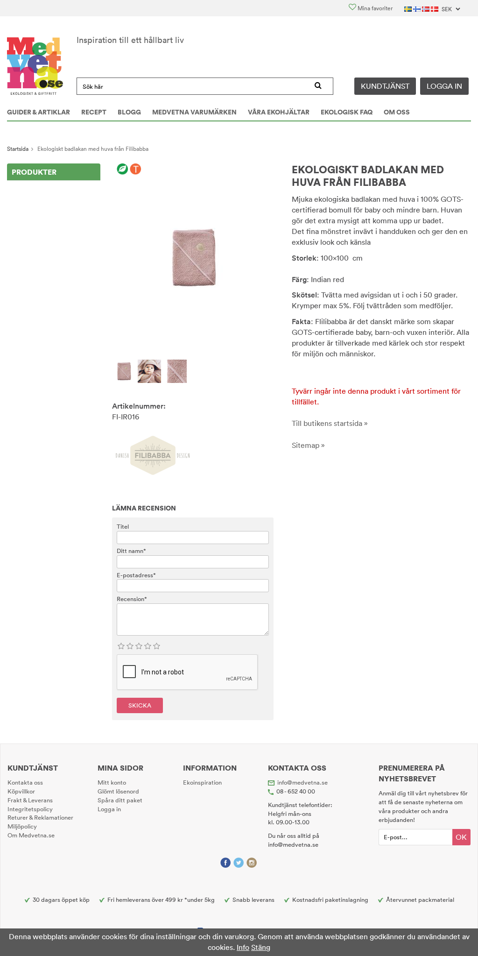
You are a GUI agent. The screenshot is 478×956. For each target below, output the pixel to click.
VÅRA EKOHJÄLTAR (278, 112)
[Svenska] (408, 8)
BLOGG (129, 112)
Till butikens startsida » (330, 423)
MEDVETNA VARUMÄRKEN (194, 112)
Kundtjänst (385, 86)
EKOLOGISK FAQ (347, 112)
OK (461, 837)
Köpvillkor (21, 791)
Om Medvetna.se (31, 835)
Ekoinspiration (202, 782)
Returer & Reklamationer (40, 817)
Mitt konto (112, 782)
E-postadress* (136, 575)
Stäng (260, 947)
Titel (123, 526)
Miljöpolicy (22, 826)
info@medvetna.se (302, 782)
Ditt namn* (131, 550)
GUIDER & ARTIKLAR (38, 112)
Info (243, 947)
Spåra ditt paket (120, 800)
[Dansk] (435, 8)
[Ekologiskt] (122, 169)
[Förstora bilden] (192, 257)
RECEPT (93, 112)
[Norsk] (426, 8)
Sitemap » (308, 445)
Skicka (139, 705)
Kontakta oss (25, 782)
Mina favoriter (374, 8)
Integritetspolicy (30, 809)
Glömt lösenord (118, 791)
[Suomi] (417, 8)
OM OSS (397, 112)
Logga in (444, 86)
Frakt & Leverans (30, 800)
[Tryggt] (135, 169)
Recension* (132, 598)
